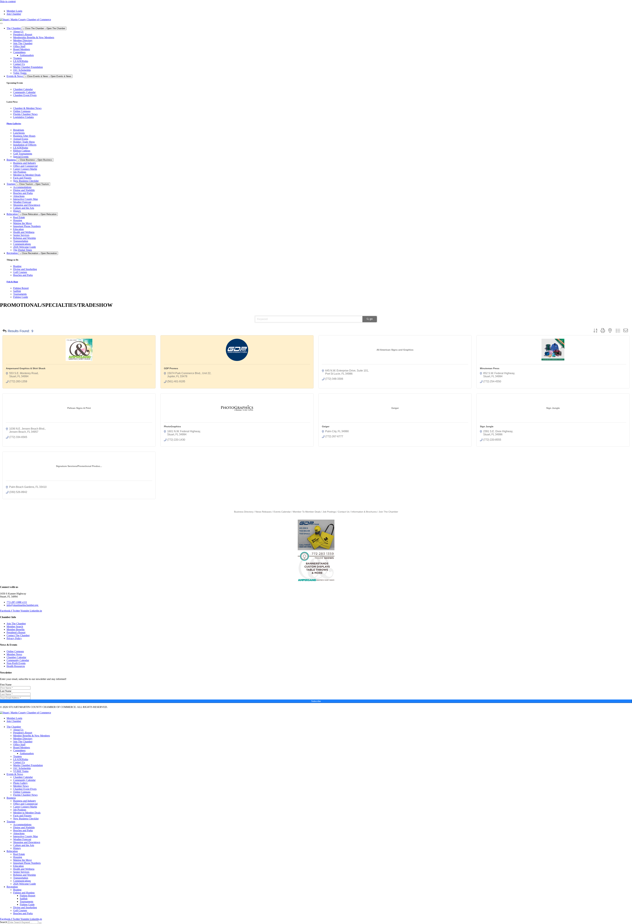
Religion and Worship (24, 238)
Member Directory (22, 40)
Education (18, 229)
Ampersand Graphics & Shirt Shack (25, 368)
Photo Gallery (20, 783)
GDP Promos (171, 368)
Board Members (21, 49)
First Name (6, 684)
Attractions (19, 196)
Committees (19, 52)
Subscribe (316, 701)
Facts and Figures (22, 177)
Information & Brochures (364, 512)
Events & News (15, 774)
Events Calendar (282, 512)
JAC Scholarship (22, 70)
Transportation (20, 241)
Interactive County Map (25, 199)
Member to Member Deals (26, 174)
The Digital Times (22, 250)
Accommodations (22, 187)
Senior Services (21, 235)
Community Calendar (24, 780)
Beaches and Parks (23, 193)
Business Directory (243, 512)
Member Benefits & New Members (31, 735)
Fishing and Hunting (24, 892)
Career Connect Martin (25, 169)
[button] (4, 331)
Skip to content (8, 1)
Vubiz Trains (19, 73)
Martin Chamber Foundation (28, 67)
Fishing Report (27, 895)
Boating (17, 889)
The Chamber (14, 726)
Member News (21, 786)
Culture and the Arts (23, 208)
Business (11, 797)
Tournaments (26, 901)
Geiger (325, 426)
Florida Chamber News (25, 794)
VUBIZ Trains (20, 771)
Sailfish (23, 898)
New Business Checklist (26, 180)
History (17, 211)
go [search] (371, 318)
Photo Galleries (14, 123)
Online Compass (21, 792)
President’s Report (22, 34)
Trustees (17, 58)
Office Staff (19, 46)
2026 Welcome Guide (24, 247)
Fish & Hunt (12, 281)
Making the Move (22, 223)
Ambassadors (27, 55)
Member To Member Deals (307, 512)
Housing (17, 220)
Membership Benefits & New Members (33, 37)
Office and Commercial (25, 166)
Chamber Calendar (23, 777)
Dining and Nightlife (24, 190)
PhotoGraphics (172, 426)
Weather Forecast (22, 202)
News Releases (263, 512)
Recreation (12, 886)
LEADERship (20, 61)
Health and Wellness (23, 232)
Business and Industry (24, 163)
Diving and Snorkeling (25, 907)
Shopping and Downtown (26, 205)
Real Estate (19, 217)
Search (3, 922)
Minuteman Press (489, 368)
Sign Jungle (486, 426)
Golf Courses (20, 910)
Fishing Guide (27, 904)
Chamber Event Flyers (25, 789)
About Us (18, 31)
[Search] (40, 923)
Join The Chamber (22, 43)
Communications (22, 244)
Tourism (11, 821)
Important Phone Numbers (27, 226)
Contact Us (19, 64)
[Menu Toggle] (1, 23)
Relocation (12, 851)
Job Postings (19, 172)
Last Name (5, 691)
